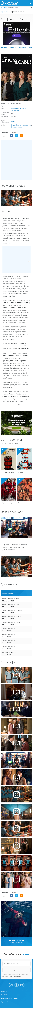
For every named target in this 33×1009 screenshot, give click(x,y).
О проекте (5, 991)
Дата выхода (22, 47)
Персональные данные (9, 998)
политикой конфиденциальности (12, 976)
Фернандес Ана (26, 125)
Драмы (13, 108)
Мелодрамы (15, 110)
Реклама (4, 995)
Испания (14, 106)
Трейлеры (4, 47)
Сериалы (4, 12)
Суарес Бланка (16, 125)
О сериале (12, 47)
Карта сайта (5, 1002)
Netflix (13, 122)
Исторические (21, 108)
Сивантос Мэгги (16, 127)
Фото (30, 47)
